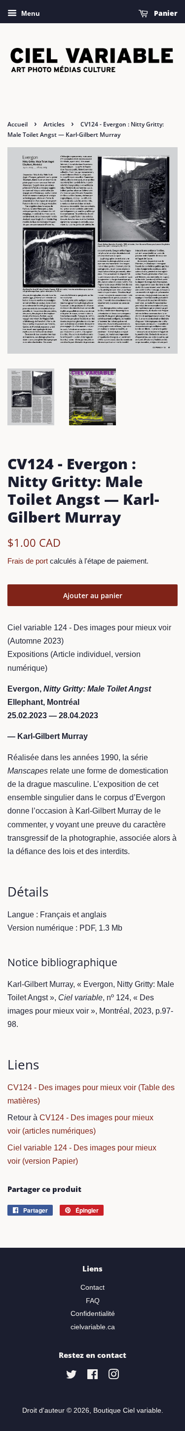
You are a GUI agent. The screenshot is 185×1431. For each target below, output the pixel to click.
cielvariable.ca (93, 1327)
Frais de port (27, 561)
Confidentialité (93, 1313)
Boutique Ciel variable (127, 1410)
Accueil (17, 124)
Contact (92, 1287)
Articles (54, 124)
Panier (165, 13)
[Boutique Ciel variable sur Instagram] (113, 1376)
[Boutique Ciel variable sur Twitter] (71, 1376)
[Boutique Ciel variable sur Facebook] (92, 1376)
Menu (29, 13)
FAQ (93, 1301)
